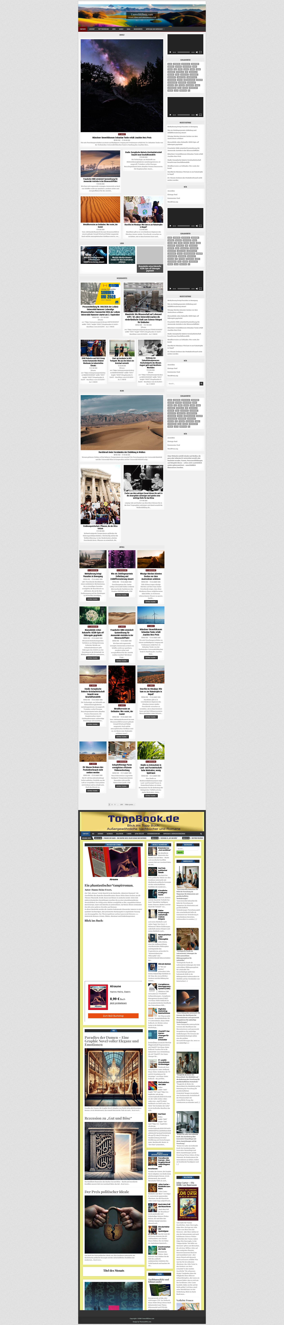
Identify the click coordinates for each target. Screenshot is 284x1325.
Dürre (180, 69)
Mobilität (199, 80)
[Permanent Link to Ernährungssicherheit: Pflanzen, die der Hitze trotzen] (100, 494)
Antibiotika (176, 64)
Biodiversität (187, 67)
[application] (185, 44)
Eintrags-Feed (172, 194)
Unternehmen (172, 88)
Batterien (178, 67)
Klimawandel (194, 75)
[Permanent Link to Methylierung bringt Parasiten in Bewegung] (92, 559)
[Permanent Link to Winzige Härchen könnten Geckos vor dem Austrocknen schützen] (150, 559)
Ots (176, 85)
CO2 (175, 69)
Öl (189, 91)
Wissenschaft (193, 88)
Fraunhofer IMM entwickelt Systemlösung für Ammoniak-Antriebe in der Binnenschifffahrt (100, 180)
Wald (179, 88)
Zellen (176, 91)
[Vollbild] (200, 52)
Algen (169, 64)
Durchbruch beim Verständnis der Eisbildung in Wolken (122, 452)
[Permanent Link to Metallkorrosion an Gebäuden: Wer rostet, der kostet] (100, 209)
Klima (128, 29)
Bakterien (171, 67)
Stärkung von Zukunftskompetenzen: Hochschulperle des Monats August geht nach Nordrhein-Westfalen (151, 363)
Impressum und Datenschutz (154, 29)
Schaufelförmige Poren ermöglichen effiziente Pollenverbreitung (150, 268)
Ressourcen (189, 85)
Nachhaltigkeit (172, 83)
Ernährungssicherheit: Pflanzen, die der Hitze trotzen (100, 527)
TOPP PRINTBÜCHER (103, 29)
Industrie (171, 75)
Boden (194, 67)
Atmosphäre (195, 64)
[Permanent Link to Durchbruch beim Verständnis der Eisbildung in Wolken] (122, 422)
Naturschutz (191, 83)
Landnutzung (181, 77)
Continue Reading (93, 599)
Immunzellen (193, 72)
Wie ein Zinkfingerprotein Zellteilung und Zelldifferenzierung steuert (121, 576)
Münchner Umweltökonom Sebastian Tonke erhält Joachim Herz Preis (121, 137)
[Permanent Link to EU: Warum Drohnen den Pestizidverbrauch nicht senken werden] (92, 751)
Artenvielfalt (186, 64)
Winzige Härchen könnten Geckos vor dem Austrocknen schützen (94, 259)
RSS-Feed (117, 140)
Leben (113, 29)
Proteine (181, 85)
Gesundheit (171, 72)
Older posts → (130, 804)
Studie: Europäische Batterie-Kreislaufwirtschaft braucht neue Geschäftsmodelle (143, 153)
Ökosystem (183, 91)
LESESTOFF (92, 29)
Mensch (180, 80)
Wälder (170, 91)
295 (121, 804)
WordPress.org (173, 202)
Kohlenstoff (171, 77)
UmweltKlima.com (142, 14)
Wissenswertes (138, 29)
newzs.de (170, 85)
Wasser (185, 88)
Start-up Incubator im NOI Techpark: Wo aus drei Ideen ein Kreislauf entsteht (122, 360)
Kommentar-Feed (174, 198)
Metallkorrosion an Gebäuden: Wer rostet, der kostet (100, 225)
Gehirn (192, 69)
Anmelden (171, 191)
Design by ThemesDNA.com (142, 1322)
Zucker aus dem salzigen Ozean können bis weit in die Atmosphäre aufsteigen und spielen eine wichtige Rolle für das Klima (143, 495)
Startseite (83, 29)
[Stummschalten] (197, 52)
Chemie (170, 69)
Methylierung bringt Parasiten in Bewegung (93, 575)
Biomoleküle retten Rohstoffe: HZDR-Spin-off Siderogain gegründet (121, 263)
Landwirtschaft (191, 77)
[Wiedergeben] (170, 52)
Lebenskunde (94, 570)
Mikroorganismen (189, 80)
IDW (186, 72)
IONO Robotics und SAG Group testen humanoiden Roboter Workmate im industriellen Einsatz (93, 362)
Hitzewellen (180, 72)
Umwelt (121, 29)
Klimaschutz (184, 75)
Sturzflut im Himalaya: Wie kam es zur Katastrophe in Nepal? (143, 225)
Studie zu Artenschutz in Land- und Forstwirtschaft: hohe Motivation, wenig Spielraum (151, 769)
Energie (186, 69)
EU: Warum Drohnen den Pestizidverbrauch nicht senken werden (93, 770)
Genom (198, 69)
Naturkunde (182, 83)
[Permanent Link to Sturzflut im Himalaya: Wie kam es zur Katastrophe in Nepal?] (143, 209)
